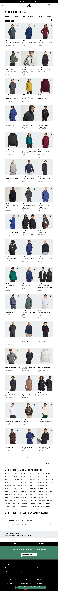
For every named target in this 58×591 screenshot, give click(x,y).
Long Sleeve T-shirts (33, 473)
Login (15, 543)
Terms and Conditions (26, 583)
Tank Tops (40, 497)
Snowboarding (41, 488)
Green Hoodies (23, 479)
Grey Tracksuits (24, 488)
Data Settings (24, 579)
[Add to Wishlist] (18, 26)
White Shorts (49, 482)
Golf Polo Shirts (15, 500)
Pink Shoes (32, 491)
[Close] (17, 588)
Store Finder (24, 571)
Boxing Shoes (15, 473)
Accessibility (40, 583)
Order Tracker (40, 564)
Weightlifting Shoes (49, 473)
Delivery (7, 564)
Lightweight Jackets (24, 507)
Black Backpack (7, 491)
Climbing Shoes (15, 482)
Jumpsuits (24, 503)
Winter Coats (16, 485)
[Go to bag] (55, 5)
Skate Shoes (41, 479)
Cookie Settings (8, 579)
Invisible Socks (23, 497)
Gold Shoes (16, 494)
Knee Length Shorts (41, 473)
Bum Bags (16, 479)
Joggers (23, 500)
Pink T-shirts (33, 494)
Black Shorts (8, 494)
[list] (29, 16)
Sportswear (33, 482)
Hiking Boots (24, 494)
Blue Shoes (8, 503)
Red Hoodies (33, 500)
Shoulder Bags (40, 476)
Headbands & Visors (24, 491)
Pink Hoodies (33, 488)
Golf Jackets (16, 497)
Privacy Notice (8, 583)
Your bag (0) (41, 543)
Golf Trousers (15, 507)
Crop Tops (15, 488)
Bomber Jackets (7, 507)
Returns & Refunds (25, 564)
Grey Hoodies (24, 485)
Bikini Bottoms (7, 482)
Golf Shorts (16, 503)
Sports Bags (33, 479)
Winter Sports (48, 497)
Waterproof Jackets (41, 507)
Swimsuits (40, 494)
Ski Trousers (41, 485)
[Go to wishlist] (6, 5)
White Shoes (49, 479)
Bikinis (7, 488)
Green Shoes (24, 482)
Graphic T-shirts (24, 476)
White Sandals (48, 485)
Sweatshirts (41, 491)
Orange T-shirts (32, 476)
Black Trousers (7, 497)
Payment (39, 567)
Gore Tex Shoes (23, 473)
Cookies (39, 579)
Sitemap (7, 567)
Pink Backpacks (32, 485)
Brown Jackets (15, 476)
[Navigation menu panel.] (2, 5)
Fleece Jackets (15, 491)
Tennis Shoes (41, 500)
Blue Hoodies (8, 500)
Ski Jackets (41, 482)
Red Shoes (32, 503)
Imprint (23, 567)
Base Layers (8, 473)
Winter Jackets (48, 494)
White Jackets (48, 476)
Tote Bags (40, 503)
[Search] (52, 5)
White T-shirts (48, 488)
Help (6, 571)
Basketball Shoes (7, 476)
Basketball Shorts (7, 479)
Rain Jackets (33, 497)
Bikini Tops (8, 485)
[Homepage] (29, 6)
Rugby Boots (33, 506)
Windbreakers (50, 491)
